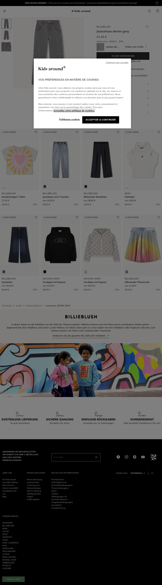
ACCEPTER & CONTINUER (101, 120)
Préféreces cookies (69, 119)
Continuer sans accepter (117, 63)
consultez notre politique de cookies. (74, 110)
